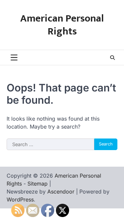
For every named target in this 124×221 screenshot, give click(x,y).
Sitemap (37, 183)
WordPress (20, 199)
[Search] (112, 58)
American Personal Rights (62, 25)
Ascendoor (60, 191)
